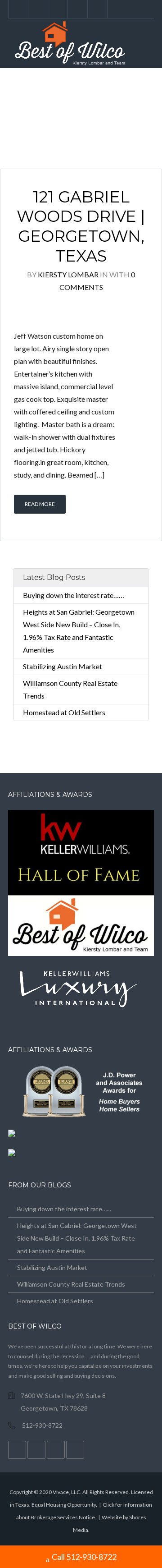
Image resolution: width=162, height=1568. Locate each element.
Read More (40, 504)
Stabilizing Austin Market (62, 666)
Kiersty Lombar (68, 274)
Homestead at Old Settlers (64, 712)
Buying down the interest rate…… (73, 595)
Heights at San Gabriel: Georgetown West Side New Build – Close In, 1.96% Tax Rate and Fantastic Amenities (77, 1238)
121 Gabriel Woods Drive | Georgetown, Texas (81, 226)
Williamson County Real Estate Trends (71, 1284)
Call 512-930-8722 (84, 1557)
